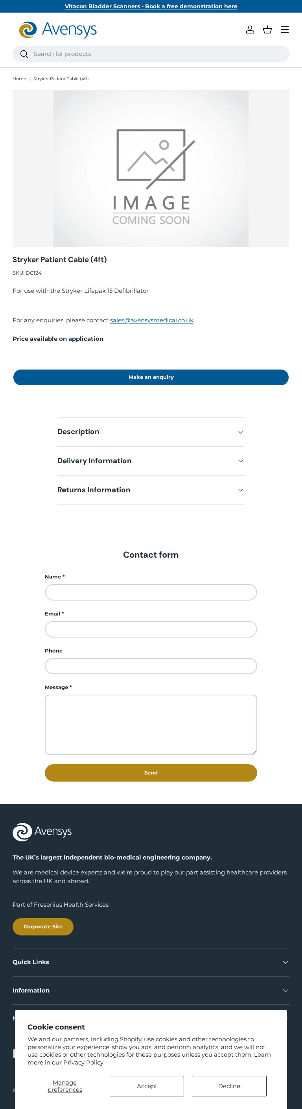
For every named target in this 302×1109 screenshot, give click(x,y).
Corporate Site (43, 926)
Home (19, 79)
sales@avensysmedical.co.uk (151, 320)
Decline (229, 1086)
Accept (147, 1086)
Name (53, 576)
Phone (54, 650)
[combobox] (151, 54)
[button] (267, 29)
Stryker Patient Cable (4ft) (61, 79)
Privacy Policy (83, 1062)
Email (52, 613)
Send (151, 772)
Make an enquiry (151, 377)
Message (56, 687)
